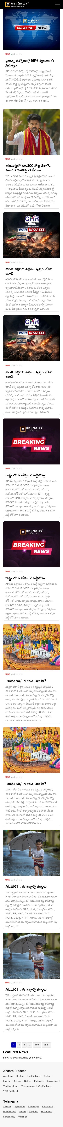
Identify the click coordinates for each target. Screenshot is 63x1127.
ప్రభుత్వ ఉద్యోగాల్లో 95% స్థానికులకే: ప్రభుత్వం (29, 63)
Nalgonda (33, 1111)
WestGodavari (44, 1086)
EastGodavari (34, 1076)
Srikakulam (52, 1081)
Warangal (22, 1116)
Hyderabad (20, 1106)
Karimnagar (33, 1106)
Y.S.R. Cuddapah (10, 1091)
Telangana (10, 1101)
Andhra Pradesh (14, 1071)
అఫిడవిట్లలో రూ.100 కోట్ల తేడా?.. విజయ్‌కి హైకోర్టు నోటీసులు (28, 168)
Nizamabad (46, 1111)
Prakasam (39, 1081)
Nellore (27, 1081)
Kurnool (17, 1081)
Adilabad (7, 1106)
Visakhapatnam (10, 1086)
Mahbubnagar (9, 1111)
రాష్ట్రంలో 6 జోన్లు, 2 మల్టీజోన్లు (25, 475)
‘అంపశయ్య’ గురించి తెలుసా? (25, 680)
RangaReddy (9, 1116)
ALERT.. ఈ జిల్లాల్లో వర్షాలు (26, 886)
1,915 (37, 1045)
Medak (22, 1111)
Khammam (47, 1106)
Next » (46, 1045)
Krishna (6, 1081)
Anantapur (8, 1076)
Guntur (47, 1076)
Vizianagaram (28, 1086)
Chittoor (20, 1076)
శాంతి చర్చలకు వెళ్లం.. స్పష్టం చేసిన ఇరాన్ (28, 271)
